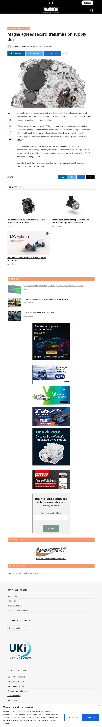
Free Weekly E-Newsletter (18, 610)
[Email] (9, 138)
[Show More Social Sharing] (64, 53)
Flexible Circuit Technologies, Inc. (51, 559)
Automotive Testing (15, 681)
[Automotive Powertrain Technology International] (51, 10)
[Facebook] (9, 132)
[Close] (99, 705)
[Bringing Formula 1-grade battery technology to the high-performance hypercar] (14, 289)
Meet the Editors (14, 605)
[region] (51, 715)
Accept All (90, 717)
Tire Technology (14, 696)
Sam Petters (20, 46)
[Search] (91, 10)
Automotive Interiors (16, 677)
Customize (73, 717)
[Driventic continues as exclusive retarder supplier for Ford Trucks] (28, 205)
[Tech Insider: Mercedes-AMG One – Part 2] (14, 316)
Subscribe (87, 3)
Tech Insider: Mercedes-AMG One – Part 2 (39, 313)
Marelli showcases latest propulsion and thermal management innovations (70, 221)
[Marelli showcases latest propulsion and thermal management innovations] (73, 205)
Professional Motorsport (17, 691)
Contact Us (12, 596)
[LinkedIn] (9, 119)
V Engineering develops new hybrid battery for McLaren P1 (46, 299)
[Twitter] (9, 126)
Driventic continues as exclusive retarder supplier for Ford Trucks (26, 221)
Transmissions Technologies (18, 28)
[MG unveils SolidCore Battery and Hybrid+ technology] (28, 243)
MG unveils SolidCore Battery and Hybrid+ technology (26, 259)
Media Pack (12, 601)
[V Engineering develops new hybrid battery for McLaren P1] (14, 302)
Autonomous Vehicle (16, 686)
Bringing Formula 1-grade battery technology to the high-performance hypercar (53, 286)
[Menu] (10, 10)
